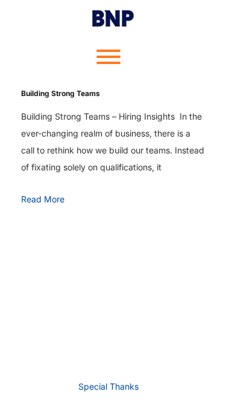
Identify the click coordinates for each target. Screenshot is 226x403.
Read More (42, 199)
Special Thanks (108, 386)
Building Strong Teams (60, 93)
